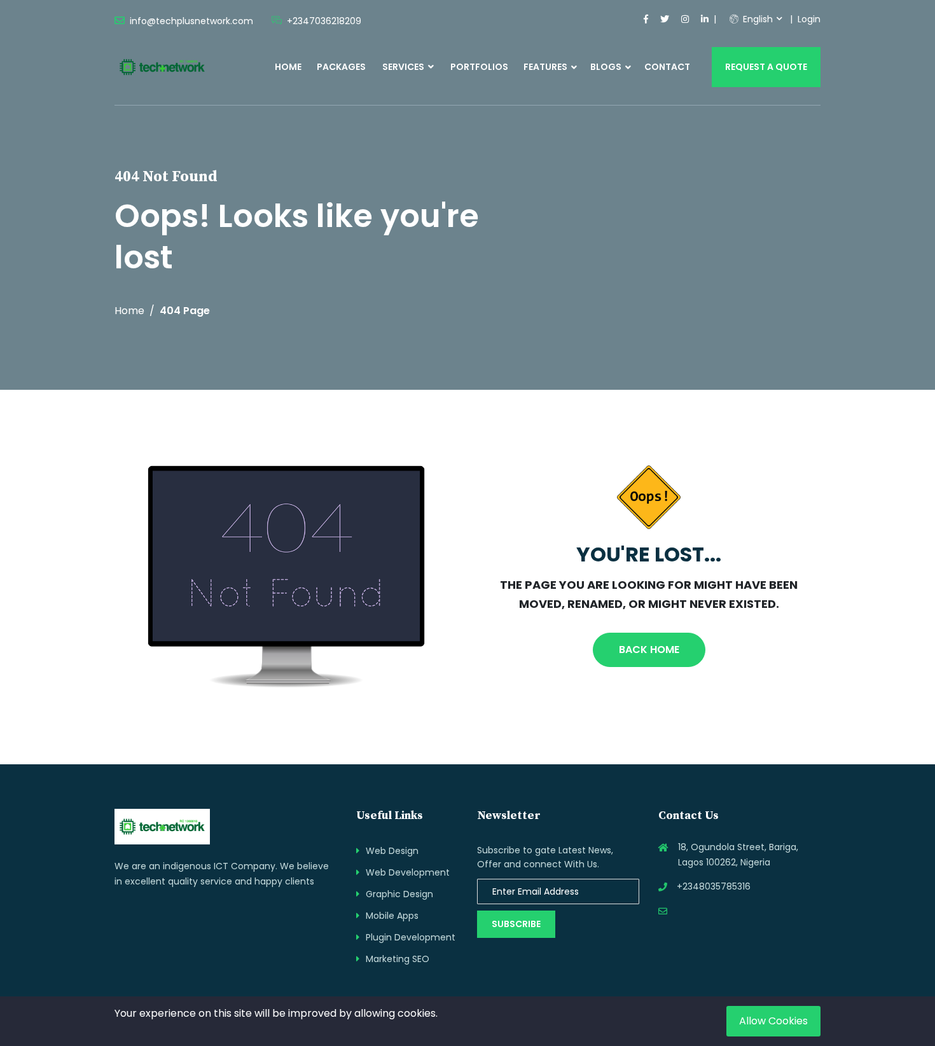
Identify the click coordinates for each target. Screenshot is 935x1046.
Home (288, 66)
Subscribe (516, 924)
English (756, 19)
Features (545, 66)
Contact (667, 66)
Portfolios (479, 66)
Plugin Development (410, 937)
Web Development (408, 872)
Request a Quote (766, 66)
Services (404, 66)
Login (809, 19)
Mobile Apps (392, 915)
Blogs (605, 66)
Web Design (392, 850)
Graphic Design (399, 894)
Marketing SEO (397, 959)
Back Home (649, 649)
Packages (341, 66)
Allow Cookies (773, 1021)
